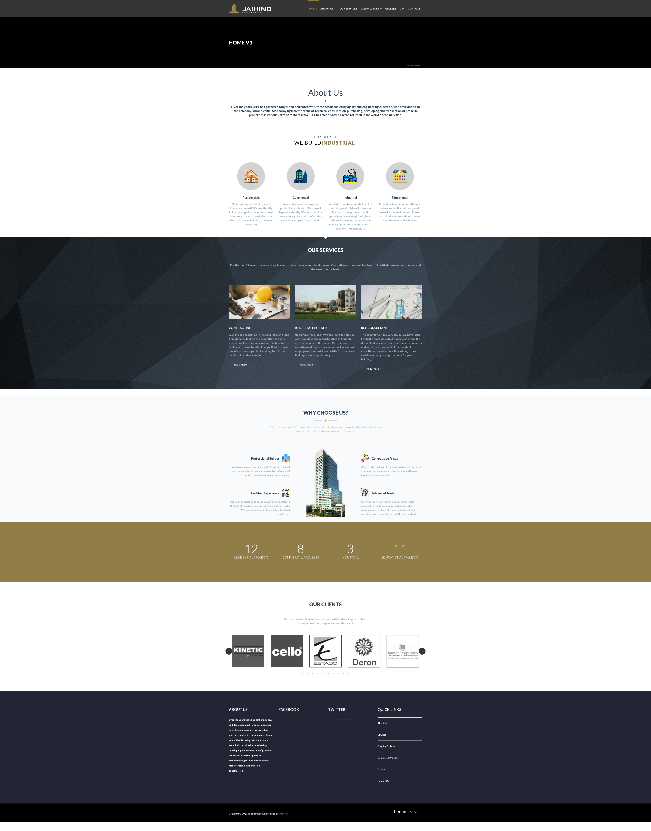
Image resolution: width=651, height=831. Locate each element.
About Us (382, 723)
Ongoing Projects (386, 746)
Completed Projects (388, 757)
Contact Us (383, 781)
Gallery (390, 8)
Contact (414, 8)
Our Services (348, 8)
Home (313, 8)
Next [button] (422, 651)
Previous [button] (228, 651)
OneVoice (283, 813)
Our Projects (369, 8)
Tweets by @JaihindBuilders (342, 719)
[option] (248, 651)
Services (382, 734)
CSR (402, 8)
